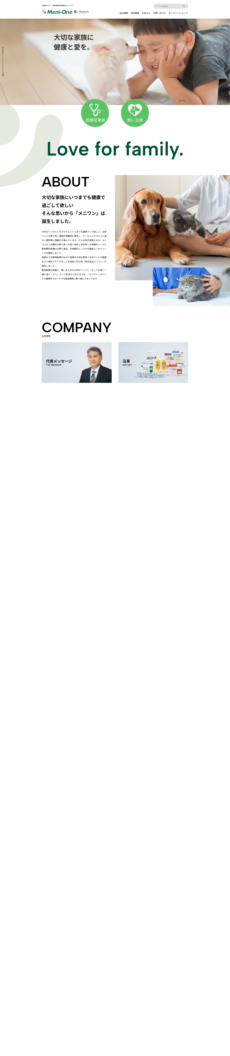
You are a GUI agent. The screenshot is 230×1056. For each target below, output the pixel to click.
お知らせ (146, 13)
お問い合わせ (159, 13)
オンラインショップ (178, 13)
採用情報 (135, 13)
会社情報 (124, 13)
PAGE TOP (222, 1021)
